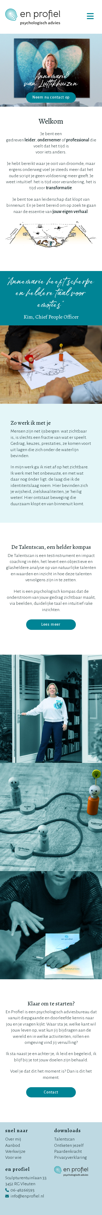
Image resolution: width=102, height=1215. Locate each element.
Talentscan (64, 1139)
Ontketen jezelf (68, 1145)
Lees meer (51, 624)
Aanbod (12, 1145)
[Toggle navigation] (90, 16)
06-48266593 (22, 1190)
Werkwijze (15, 1151)
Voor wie (13, 1157)
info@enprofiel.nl (27, 1196)
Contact (51, 1092)
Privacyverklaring (70, 1157)
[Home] (32, 17)
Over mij (13, 1139)
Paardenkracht (68, 1151)
